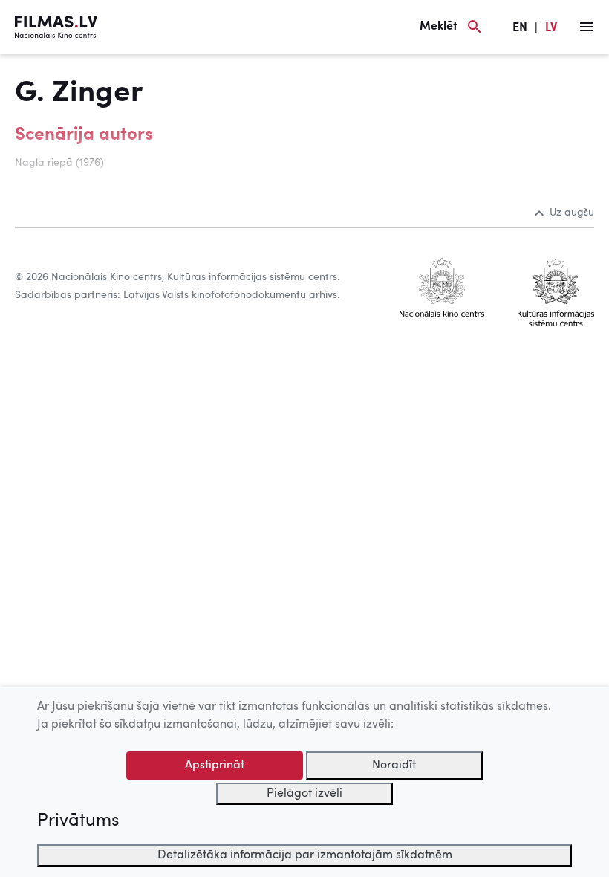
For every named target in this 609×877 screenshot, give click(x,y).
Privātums (78, 821)
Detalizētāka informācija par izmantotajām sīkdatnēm (304, 855)
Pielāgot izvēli (304, 794)
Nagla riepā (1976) (59, 163)
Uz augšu (572, 212)
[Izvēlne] (586, 27)
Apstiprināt (214, 765)
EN (519, 28)
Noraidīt (394, 765)
